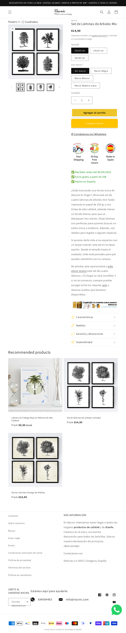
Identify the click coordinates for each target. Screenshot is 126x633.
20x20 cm (80, 50)
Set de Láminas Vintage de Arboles (28, 492)
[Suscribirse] (27, 602)
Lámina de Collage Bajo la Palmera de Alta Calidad (32, 419)
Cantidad (75, 92)
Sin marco (80, 70)
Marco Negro (101, 70)
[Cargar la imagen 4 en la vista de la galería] (50, 87)
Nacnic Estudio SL (57, 629)
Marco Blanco (82, 78)
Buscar (11, 530)
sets (104, 285)
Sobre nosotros (16, 523)
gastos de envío (99, 35)
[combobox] (63, 12)
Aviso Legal (14, 538)
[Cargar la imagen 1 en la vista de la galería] (20, 87)
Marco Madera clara (85, 85)
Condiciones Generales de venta (25, 552)
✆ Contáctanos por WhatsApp (88, 134)
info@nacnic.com (77, 599)
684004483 (45, 599)
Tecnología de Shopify (73, 629)
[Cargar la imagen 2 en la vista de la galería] (30, 87)
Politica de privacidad (19, 560)
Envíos (11, 545)
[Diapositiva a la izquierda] (11, 87)
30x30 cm (80, 57)
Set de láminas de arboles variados (84, 417)
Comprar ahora (94, 123)
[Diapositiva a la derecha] (59, 87)
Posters (12, 22)
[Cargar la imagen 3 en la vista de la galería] (40, 87)
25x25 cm (98, 50)
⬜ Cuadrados (29, 22)
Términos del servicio (19, 567)
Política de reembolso (20, 575)
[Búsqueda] (112, 12)
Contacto (13, 515)
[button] (94, 317)
